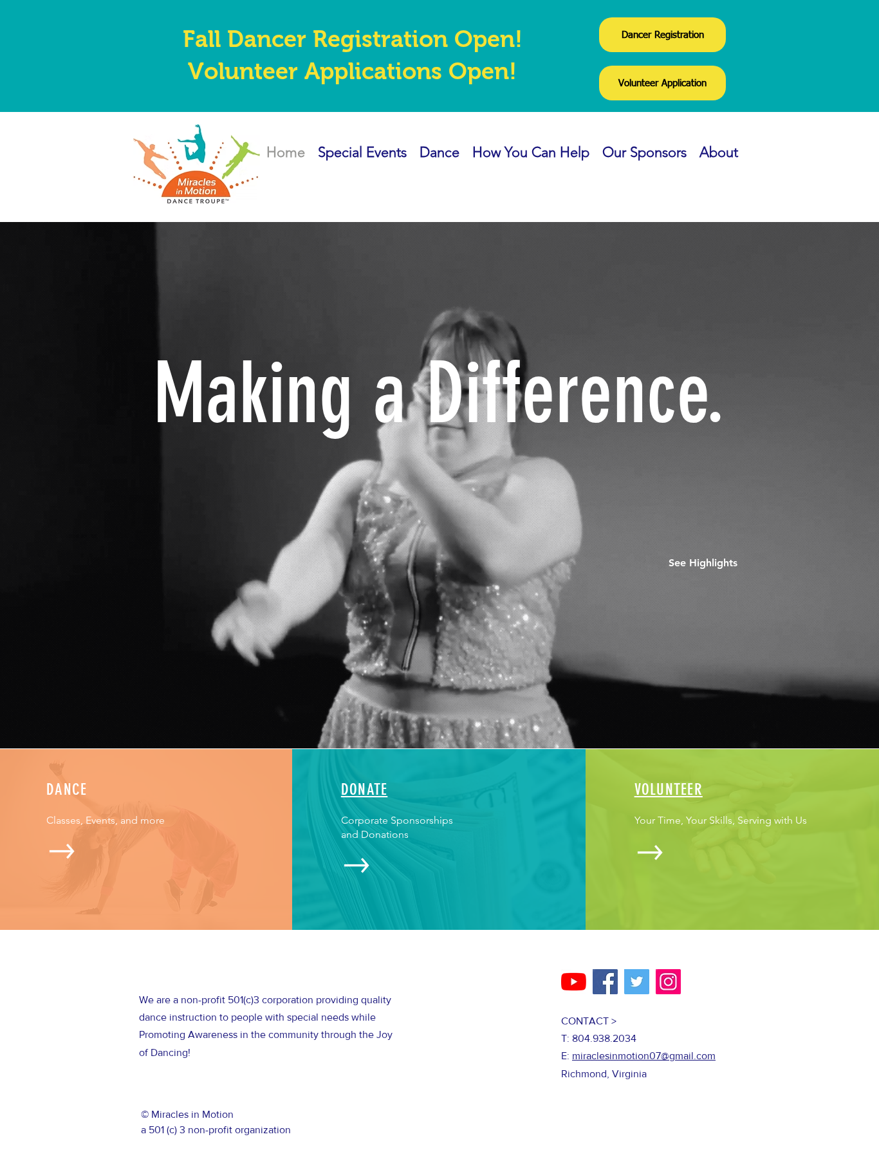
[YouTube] (573, 981)
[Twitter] (636, 981)
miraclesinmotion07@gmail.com (644, 1055)
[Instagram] (668, 981)
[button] (702, 563)
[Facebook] (605, 981)
